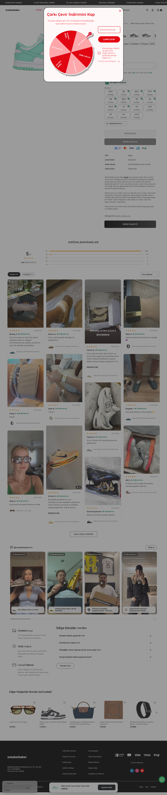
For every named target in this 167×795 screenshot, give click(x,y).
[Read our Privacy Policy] (118, 61)
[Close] (120, 11)
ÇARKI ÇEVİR (109, 39)
